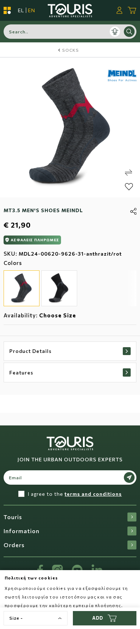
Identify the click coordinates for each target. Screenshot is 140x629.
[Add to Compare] (128, 173)
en (31, 10)
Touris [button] (13, 516)
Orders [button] (14, 544)
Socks (70, 49)
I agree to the (75, 494)
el (21, 10)
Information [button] (21, 530)
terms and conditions (93, 494)
